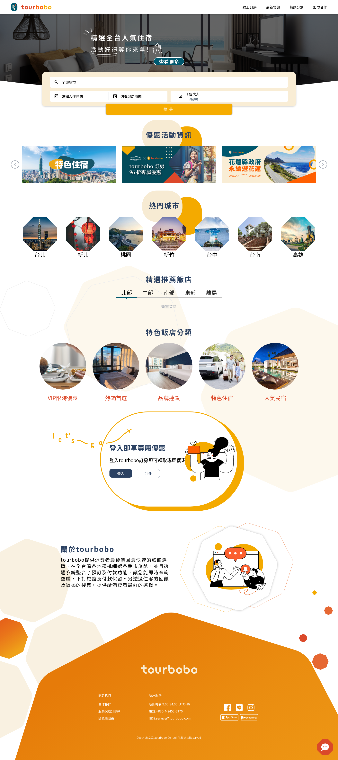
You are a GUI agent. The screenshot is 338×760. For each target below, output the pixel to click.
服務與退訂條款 (109, 711)
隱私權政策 (106, 718)
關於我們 (104, 695)
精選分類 (296, 7)
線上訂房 (250, 7)
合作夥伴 (104, 704)
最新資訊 (273, 7)
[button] (325, 747)
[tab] (126, 293)
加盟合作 (320, 7)
